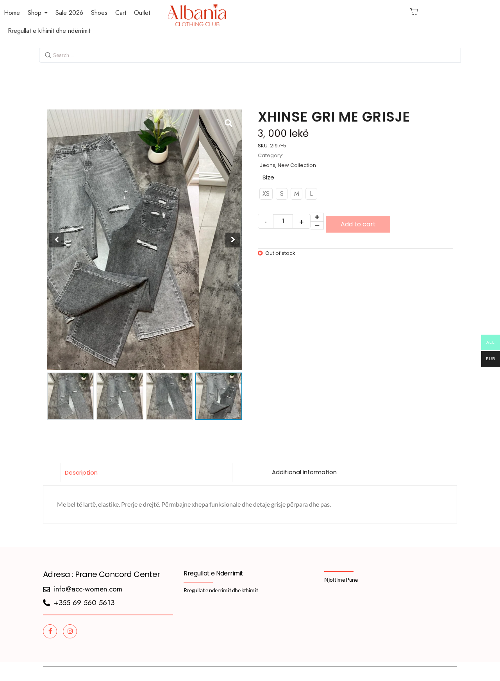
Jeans (267, 165)
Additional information (304, 472)
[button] (232, 240)
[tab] (146, 472)
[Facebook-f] (50, 631)
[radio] (266, 194)
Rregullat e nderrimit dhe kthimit (221, 590)
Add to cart (358, 224)
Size (268, 177)
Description (81, 472)
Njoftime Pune (341, 579)
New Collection (297, 165)
